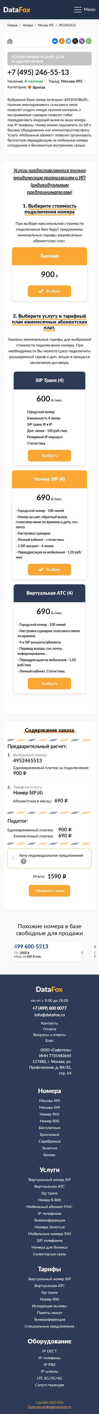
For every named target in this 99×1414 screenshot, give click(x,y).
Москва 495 (49, 1101)
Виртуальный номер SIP (49, 1180)
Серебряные (50, 1141)
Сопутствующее (49, 1385)
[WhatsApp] (89, 41)
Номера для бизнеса (49, 1247)
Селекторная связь (49, 1254)
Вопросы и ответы (49, 1035)
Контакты (49, 1023)
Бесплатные (49, 1128)
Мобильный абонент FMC (49, 1207)
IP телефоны (49, 1358)
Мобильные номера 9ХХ (49, 1234)
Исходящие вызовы (49, 1306)
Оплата (49, 1029)
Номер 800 (49, 1121)
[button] (84, 951)
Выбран (52, 291)
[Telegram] (68, 41)
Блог (49, 1041)
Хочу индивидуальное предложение (51, 855)
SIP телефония (49, 1241)
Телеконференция (49, 1220)
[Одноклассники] (62, 41)
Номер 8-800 (49, 1200)
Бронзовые (49, 1135)
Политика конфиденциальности (49, 1407)
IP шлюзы (49, 1371)
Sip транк (49, 1193)
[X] (75, 41)
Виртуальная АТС (49, 1186)
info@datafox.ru (49, 1015)
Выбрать (49, 456)
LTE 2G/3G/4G (49, 1378)
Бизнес (49, 1155)
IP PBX (50, 1365)
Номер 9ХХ (49, 1114)
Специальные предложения (49, 1326)
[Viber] (82, 41)
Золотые (49, 1148)
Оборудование (49, 1341)
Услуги (50, 1170)
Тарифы (49, 1269)
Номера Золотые (50, 1227)
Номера (49, 1091)
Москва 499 (49, 1108)
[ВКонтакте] (55, 41)
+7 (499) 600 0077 (49, 1008)
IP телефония (49, 1214)
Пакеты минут (49, 1313)
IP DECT (49, 1351)
